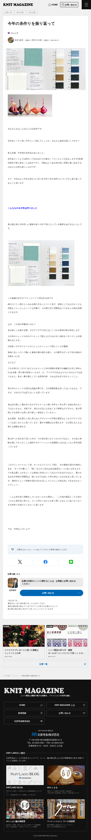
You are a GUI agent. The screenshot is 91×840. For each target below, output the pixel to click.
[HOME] (18, 4)
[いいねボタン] (12, 549)
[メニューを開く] (86, 4)
